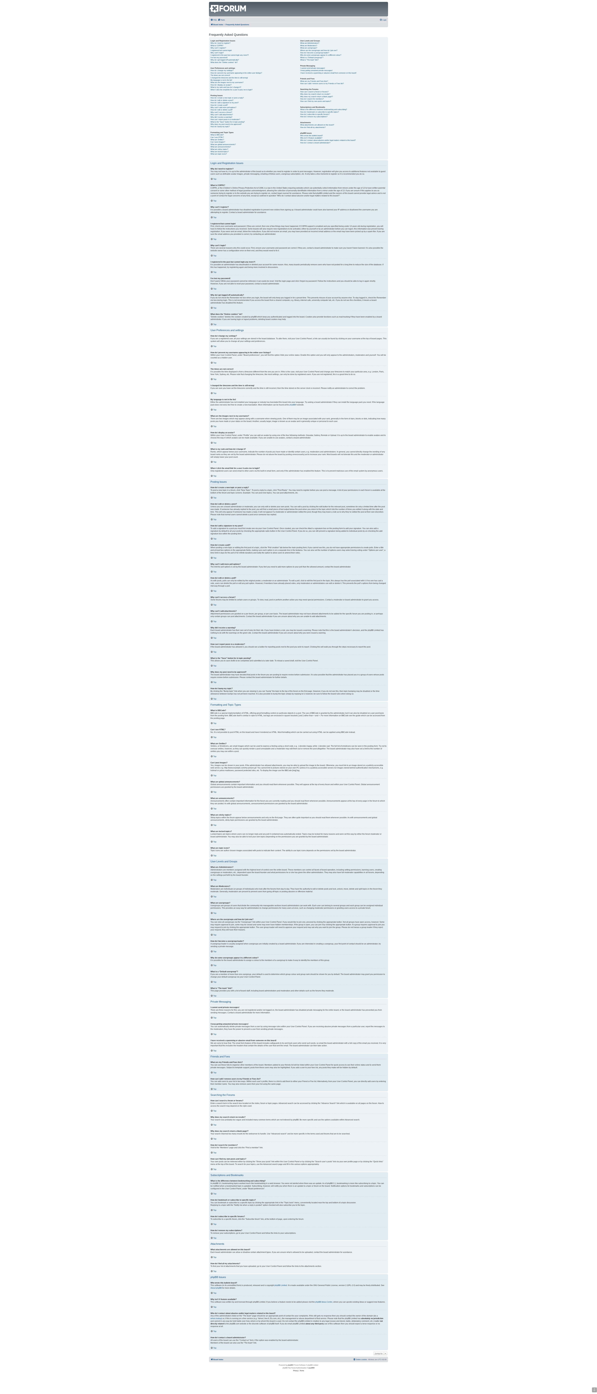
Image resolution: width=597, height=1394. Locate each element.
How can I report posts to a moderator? (225, 119)
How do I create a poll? (219, 105)
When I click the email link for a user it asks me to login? (231, 90)
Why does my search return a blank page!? (316, 96)
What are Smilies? (217, 140)
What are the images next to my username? (227, 82)
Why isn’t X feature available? (311, 138)
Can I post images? (218, 142)
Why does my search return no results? (315, 94)
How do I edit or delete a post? (222, 100)
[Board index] (211, 3)
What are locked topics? (220, 152)
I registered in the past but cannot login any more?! (230, 55)
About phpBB (216, 1288)
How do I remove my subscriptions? (313, 117)
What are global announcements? (223, 144)
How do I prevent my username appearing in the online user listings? (236, 73)
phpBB (292, 405)
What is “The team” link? (309, 60)
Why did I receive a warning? (221, 117)
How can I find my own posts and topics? (315, 101)
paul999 (312, 1368)
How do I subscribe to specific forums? (315, 114)
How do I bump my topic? (220, 126)
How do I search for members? (312, 99)
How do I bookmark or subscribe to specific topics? (319, 112)
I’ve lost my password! (219, 57)
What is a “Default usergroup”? (311, 57)
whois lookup (216, 1318)
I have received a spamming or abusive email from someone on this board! (328, 73)
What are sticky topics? (219, 149)
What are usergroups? (308, 48)
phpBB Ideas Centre (323, 1302)
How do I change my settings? (222, 70)
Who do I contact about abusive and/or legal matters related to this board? (328, 140)
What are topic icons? (219, 154)
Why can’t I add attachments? (222, 115)
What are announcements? (221, 147)
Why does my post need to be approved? (226, 124)
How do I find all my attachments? (313, 127)
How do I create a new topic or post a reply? (227, 98)
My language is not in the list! (221, 80)
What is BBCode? (217, 135)
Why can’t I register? (218, 48)
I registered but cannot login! (221, 50)
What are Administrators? (309, 43)
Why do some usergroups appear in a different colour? (320, 55)
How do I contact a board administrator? (315, 143)
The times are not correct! (220, 75)
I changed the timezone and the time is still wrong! (229, 78)
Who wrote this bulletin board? (311, 135)
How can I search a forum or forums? (314, 92)
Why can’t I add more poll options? (223, 107)
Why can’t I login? (217, 53)
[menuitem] (214, 20)
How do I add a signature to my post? (225, 103)
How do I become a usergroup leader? (314, 53)
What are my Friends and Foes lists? (314, 81)
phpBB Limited (281, 1285)
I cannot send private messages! (312, 68)
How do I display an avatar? (221, 85)
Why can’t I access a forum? (221, 112)
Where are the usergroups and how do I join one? (318, 50)
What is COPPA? (217, 45)
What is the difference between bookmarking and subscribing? (323, 109)
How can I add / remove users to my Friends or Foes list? (322, 83)
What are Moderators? (308, 45)
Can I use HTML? (217, 137)
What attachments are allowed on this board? (317, 125)
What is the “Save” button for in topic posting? (228, 122)
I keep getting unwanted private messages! (316, 70)
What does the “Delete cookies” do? (224, 62)
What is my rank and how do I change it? (226, 87)
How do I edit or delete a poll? (222, 110)
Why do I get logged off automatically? (225, 60)
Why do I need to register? (220, 43)
